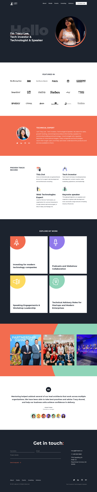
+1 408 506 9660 (76, 454)
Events (56, 3)
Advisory (70, 3)
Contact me (81, 3)
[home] (13, 3)
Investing (63, 3)
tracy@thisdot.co (76, 451)
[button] (74, 349)
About (44, 3)
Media (50, 3)
